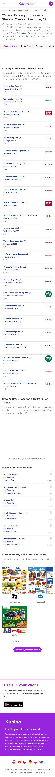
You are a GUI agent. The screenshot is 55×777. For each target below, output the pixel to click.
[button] (27, 649)
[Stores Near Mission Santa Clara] (27, 529)
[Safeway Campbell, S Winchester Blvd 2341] (27, 321)
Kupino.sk (41, 762)
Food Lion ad (14, 585)
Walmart (20, 33)
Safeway (12, 33)
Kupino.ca (19, 762)
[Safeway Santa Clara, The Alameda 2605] (27, 308)
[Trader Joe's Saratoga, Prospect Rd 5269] (27, 192)
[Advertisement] (27, 58)
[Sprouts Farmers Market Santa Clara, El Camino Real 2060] (27, 218)
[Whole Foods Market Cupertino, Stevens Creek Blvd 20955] (27, 295)
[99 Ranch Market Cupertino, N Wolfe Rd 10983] (27, 153)
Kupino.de (30, 762)
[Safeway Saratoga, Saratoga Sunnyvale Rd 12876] (27, 347)
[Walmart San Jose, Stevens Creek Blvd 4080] (27, 102)
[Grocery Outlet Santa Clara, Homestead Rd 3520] (27, 115)
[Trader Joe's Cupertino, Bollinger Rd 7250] (27, 244)
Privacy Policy (40, 773)
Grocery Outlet (34, 33)
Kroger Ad (40, 585)
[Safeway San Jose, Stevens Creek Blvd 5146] (27, 89)
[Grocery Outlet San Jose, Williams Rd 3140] (27, 205)
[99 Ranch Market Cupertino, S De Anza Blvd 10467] (27, 257)
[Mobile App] (13, 705)
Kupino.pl (36, 762)
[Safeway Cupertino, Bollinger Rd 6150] (27, 140)
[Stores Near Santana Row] (27, 503)
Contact (13, 773)
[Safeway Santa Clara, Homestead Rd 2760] (27, 127)
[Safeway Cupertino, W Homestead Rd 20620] (27, 282)
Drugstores (41, 46)
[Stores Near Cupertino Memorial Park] (27, 541)
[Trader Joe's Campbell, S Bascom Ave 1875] (27, 373)
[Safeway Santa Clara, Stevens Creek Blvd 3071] (27, 179)
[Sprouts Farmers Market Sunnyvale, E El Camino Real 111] (27, 386)
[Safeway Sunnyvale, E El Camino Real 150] (27, 334)
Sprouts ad (14, 624)
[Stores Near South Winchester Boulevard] (27, 516)
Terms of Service (25, 773)
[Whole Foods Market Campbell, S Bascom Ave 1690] (27, 360)
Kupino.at (14, 762)
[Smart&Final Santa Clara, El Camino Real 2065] (27, 270)
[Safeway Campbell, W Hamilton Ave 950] (27, 231)
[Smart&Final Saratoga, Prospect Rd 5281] (27, 166)
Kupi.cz (25, 762)
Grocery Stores (11, 46)
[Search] (51, 3)
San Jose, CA (14, 10)
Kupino (4, 10)
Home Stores (26, 46)
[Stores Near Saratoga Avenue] (27, 477)
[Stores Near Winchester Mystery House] (27, 490)
